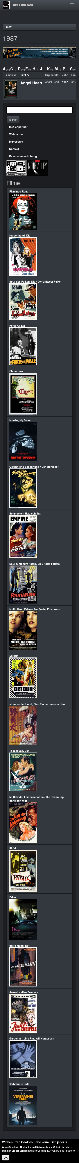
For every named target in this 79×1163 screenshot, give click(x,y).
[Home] (6, 5)
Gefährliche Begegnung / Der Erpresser (33, 466)
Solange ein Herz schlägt (25, 513)
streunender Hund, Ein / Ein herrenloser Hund (38, 704)
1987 (9, 27)
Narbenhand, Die (19, 235)
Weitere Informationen (63, 1150)
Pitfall (13, 848)
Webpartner (16, 134)
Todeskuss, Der (19, 751)
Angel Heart (31, 83)
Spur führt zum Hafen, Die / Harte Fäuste (34, 564)
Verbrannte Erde (19, 1084)
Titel (23, 75)
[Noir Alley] (37, 167)
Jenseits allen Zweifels (23, 992)
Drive (12, 897)
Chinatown (16, 371)
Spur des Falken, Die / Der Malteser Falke (35, 281)
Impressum (16, 141)
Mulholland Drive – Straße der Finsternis (34, 609)
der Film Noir (23, 4)
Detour (13, 655)
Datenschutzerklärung (23, 156)
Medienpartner (18, 127)
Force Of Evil (17, 325)
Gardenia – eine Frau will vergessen (31, 1038)
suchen (13, 119)
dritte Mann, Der (19, 945)
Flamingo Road (18, 191)
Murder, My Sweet (20, 420)
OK (6, 1157)
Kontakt (14, 149)
